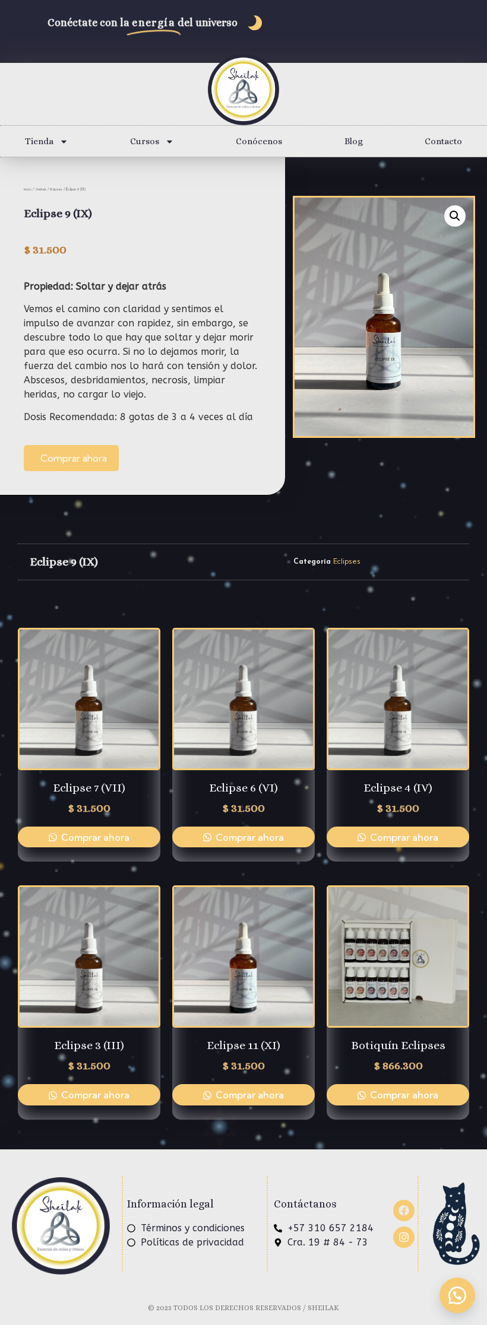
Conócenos (259, 141)
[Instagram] (404, 1237)
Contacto (443, 141)
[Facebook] (404, 1210)
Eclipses (56, 189)
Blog (353, 141)
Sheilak (40, 189)
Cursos (144, 141)
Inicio (27, 189)
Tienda (39, 141)
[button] (455, 216)
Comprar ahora (73, 458)
